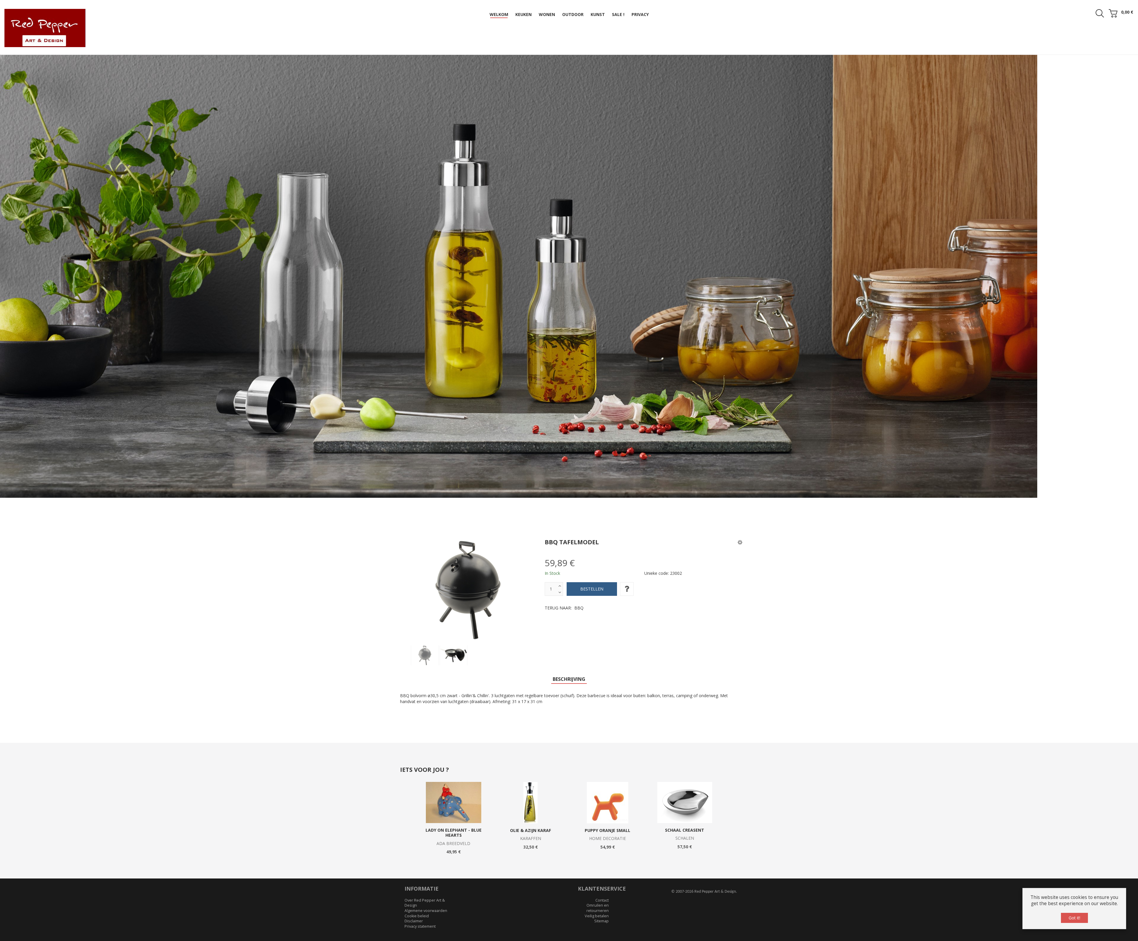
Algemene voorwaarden (426, 872)
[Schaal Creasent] (684, 764)
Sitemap (601, 883)
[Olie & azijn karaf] (530, 764)
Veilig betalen (597, 878)
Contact (602, 862)
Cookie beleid (417, 878)
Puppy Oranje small (607, 792)
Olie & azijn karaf (530, 792)
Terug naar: (564, 570)
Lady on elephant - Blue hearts (454, 794)
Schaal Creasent (684, 792)
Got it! (1074, 918)
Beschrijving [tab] (569, 641)
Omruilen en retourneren (597, 870)
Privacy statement (420, 888)
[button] (740, 504)
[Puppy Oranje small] (607, 764)
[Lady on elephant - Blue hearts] (453, 764)
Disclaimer (414, 883)
